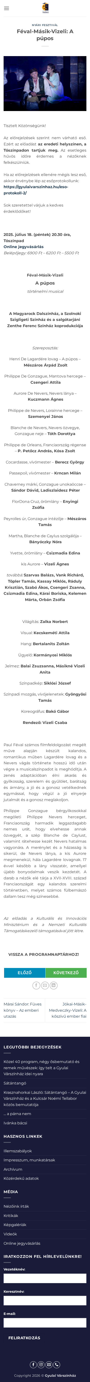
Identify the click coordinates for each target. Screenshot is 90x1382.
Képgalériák (15, 1225)
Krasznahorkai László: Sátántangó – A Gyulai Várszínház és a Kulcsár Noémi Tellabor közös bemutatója (45, 1098)
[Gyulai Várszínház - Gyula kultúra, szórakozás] (45, 8)
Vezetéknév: (14, 1269)
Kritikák (11, 1215)
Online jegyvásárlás (22, 1243)
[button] (6, 8)
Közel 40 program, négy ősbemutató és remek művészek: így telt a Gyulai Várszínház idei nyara (41, 1067)
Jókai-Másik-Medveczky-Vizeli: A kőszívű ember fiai (67, 1010)
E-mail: (10, 1314)
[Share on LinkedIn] (54, 985)
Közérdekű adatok (21, 1178)
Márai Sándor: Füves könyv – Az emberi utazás (23, 1010)
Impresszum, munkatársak (29, 1160)
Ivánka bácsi (15, 1123)
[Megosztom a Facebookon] (36, 985)
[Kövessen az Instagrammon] (41, 1364)
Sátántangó (15, 1083)
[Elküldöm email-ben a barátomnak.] (45, 985)
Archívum (13, 1169)
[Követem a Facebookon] (33, 1364)
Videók (10, 1234)
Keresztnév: (14, 1291)
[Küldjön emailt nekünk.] (49, 1364)
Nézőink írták (16, 1206)
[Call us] (56, 1364)
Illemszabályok (18, 1151)
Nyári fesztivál (45, 25)
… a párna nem (17, 1113)
